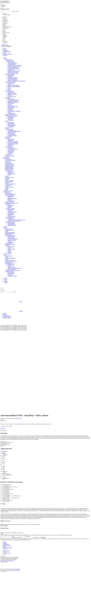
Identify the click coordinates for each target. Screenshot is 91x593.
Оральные (10, 215)
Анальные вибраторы (12, 63)
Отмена (5, 525)
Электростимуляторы (9, 155)
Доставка (5, 49)
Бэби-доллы (7, 161)
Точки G (10, 112)
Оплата (4, 48)
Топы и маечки (8, 185)
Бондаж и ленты (11, 237)
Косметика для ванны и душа (11, 203)
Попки (9, 88)
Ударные (7, 245)
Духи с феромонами (9, 195)
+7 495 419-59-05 (6, 553)
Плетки (9, 250)
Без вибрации (11, 123)
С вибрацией (10, 126)
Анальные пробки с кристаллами (15, 65)
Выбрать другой (6, 2)
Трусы (9, 174)
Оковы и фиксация (12, 240)
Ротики (9, 89)
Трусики (7, 186)
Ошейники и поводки (10, 244)
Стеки (9, 251)
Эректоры (10, 145)
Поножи (9, 241)
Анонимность (6, 50)
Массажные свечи (12, 225)
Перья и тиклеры (11, 249)
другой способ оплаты (15, 570)
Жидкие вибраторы (9, 201)
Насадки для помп (12, 96)
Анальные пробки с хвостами (14, 66)
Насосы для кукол (11, 125)
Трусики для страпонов (13, 143)
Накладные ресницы (9, 260)
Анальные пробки (12, 64)
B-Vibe (20, 418)
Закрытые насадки (12, 132)
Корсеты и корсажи (9, 168)
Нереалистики (11, 107)
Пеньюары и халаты (9, 177)
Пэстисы (7, 182)
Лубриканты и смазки (10, 208)
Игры (6, 256)
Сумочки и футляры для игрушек (12, 270)
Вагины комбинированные (13, 85)
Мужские (10, 95)
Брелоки (9, 265)
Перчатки (7, 178)
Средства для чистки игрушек (14, 220)
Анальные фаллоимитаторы (14, 68)
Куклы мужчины (11, 124)
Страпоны (7, 137)
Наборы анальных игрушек (14, 70)
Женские (10, 197)
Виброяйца (10, 76)
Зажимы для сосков (9, 230)
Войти (2, 525)
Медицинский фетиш (10, 233)
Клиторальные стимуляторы (11, 115)
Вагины (9, 84)
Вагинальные (11, 213)
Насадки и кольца (9, 129)
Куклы (6, 121)
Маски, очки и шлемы (10, 232)
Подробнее (2, 428)
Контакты (5, 55)
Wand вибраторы (11, 113)
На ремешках (10, 120)
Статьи (4, 52)
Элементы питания (9, 271)
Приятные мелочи (12, 269)
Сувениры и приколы (10, 263)
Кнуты (9, 247)
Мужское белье (8, 170)
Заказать (43, 537)
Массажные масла (12, 224)
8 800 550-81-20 (6, 550)
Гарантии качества (7, 51)
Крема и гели (8, 204)
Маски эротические (9, 169)
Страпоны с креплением (13, 142)
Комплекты (10, 172)
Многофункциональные (13, 106)
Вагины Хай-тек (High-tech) (14, 86)
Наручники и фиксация (10, 235)
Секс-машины (8, 136)
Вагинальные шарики (10, 74)
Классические (11, 105)
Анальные (10, 210)
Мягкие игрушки (11, 267)
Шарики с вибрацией (12, 79)
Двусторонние (11, 103)
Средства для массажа (10, 222)
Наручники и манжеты (13, 238)
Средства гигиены (9, 217)
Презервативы (8, 262)
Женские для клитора (12, 94)
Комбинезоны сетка (9, 166)
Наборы (7, 127)
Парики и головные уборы (11, 261)
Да (1, 2)
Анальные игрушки (9, 60)
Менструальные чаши (12, 77)
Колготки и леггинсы (10, 164)
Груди (9, 87)
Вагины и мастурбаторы (10, 82)
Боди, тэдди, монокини (10, 160)
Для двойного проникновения (14, 131)
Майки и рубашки (12, 173)
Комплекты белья (9, 167)
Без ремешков (11, 117)
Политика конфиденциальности (7, 560)
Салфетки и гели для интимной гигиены (16, 219)
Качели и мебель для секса (11, 114)
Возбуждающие (11, 214)
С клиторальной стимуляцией (14, 111)
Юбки (6, 189)
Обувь (6, 176)
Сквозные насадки (12, 134)
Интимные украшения (10, 258)
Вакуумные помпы (9, 90)
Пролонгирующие (12, 216)
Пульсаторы (10, 108)
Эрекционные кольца (12, 135)
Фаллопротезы (11, 144)
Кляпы (6, 231)
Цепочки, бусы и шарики (13, 73)
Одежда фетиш (8, 243)
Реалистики (10, 110)
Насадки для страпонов (13, 141)
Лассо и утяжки (11, 133)
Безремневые (10, 140)
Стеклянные (10, 153)
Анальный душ (11, 69)
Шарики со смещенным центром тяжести (16, 80)
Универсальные (11, 200)
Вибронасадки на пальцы (13, 102)
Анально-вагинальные (12, 101)
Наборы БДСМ (8, 234)
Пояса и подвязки (9, 181)
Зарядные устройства (12, 275)
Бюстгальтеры (8, 162)
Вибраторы (7, 97)
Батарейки (10, 274)
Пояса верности (11, 242)
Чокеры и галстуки (9, 187)
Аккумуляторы (11, 273)
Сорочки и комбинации (10, 183)
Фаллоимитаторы (9, 146)
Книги (6, 259)
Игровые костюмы (9, 163)
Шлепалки (10, 252)
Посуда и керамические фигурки (15, 268)
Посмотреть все (8, 59)
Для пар (9, 104)
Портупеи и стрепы (9, 180)
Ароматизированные (12, 211)
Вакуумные (10, 118)
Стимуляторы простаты (13, 71)
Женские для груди (12, 93)
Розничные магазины (7, 54)
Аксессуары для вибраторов (14, 99)
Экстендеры (8, 154)
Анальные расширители (13, 67)
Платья (6, 179)
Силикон (5, 454)
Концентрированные (12, 198)
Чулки (6, 188)
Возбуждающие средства (10, 194)
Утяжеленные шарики (12, 78)
